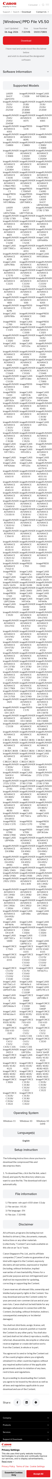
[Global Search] (43, 5)
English (26, 1140)
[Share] (17, 1402)
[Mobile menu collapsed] (47, 4)
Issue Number (40, 28)
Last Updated (11, 28)
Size (26, 28)
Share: (7, 1402)
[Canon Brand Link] (9, 4)
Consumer (33, 5)
